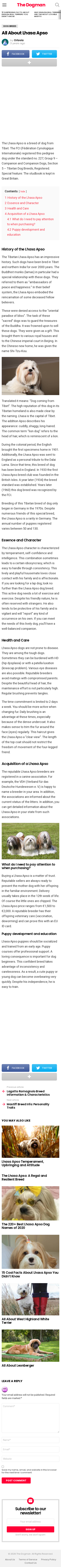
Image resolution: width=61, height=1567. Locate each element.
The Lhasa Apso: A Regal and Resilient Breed (24, 1177)
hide (23, 191)
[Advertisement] (30, 104)
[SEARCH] (57, 5)
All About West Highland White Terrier (25, 1321)
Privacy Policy (48, 1559)
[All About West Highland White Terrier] (30, 1299)
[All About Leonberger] (30, 1345)
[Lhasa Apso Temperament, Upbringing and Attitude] (30, 1142)
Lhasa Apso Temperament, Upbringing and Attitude (23, 1163)
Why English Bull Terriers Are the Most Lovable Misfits (47, 14)
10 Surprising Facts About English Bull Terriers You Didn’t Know (15, 14)
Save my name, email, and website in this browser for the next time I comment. (29, 1471)
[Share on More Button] (29, 63)
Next (59, 14)
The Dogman (31, 5)
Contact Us (31, 1563)
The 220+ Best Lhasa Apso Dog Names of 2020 (26, 1226)
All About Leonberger (18, 1365)
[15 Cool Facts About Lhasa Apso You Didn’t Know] (30, 1252)
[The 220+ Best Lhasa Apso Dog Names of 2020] (30, 1203)
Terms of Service (28, 1559)
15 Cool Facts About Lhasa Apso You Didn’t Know (30, 1274)
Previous (1, 14)
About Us (10, 1559)
